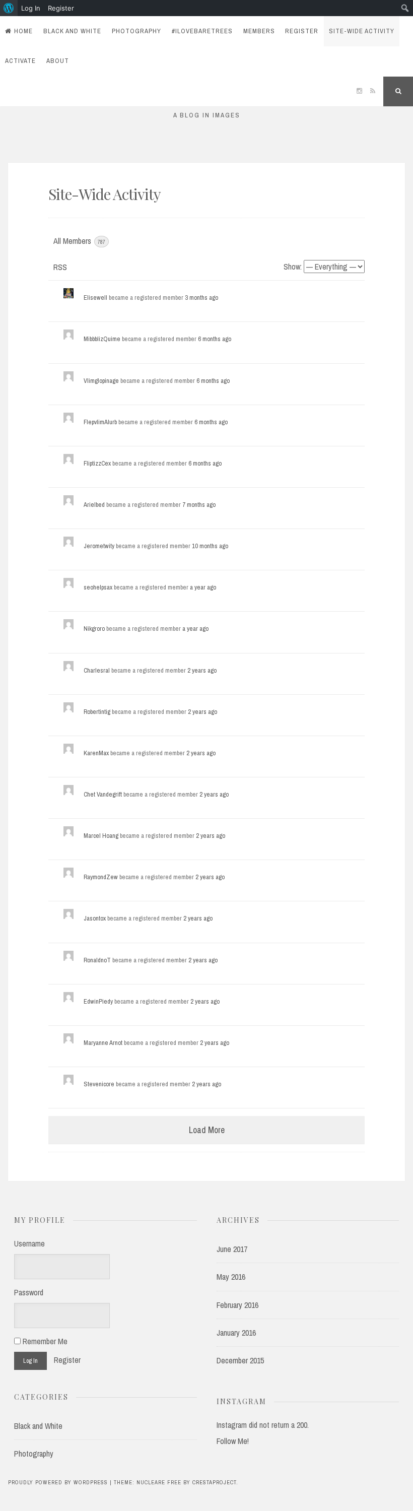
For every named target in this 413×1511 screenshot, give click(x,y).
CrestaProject (214, 1482)
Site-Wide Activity (361, 31)
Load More (207, 1130)
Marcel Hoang (101, 835)
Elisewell (95, 297)
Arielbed (94, 504)
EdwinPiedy (98, 1001)
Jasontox (95, 918)
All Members (79, 240)
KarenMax (96, 753)
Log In (30, 8)
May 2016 (231, 1276)
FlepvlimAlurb (100, 422)
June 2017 (232, 1249)
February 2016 (237, 1304)
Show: (293, 266)
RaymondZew (101, 877)
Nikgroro (94, 628)
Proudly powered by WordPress (58, 1482)
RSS (60, 267)
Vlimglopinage (101, 380)
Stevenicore (99, 1084)
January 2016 (236, 1332)
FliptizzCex (97, 463)
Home (23, 31)
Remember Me (44, 1341)
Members (259, 31)
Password (28, 1292)
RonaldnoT (97, 960)
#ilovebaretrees (202, 31)
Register (301, 31)
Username (29, 1243)
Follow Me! (233, 1441)
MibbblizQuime (102, 339)
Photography (136, 31)
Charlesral (97, 670)
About (57, 60)
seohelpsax (98, 587)
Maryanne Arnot (103, 1042)
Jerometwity (99, 546)
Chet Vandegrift (103, 794)
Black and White (72, 31)
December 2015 (240, 1360)
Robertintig (97, 711)
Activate (20, 60)
